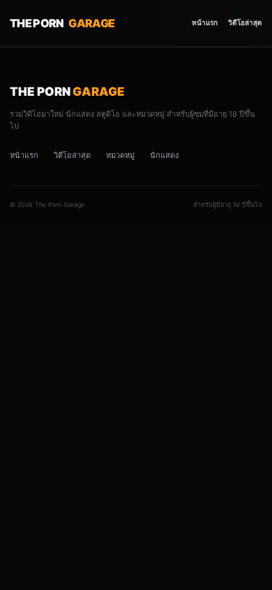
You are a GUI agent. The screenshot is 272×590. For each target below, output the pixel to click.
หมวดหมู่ (120, 155)
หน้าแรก (205, 22)
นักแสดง (164, 155)
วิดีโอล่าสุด (245, 22)
